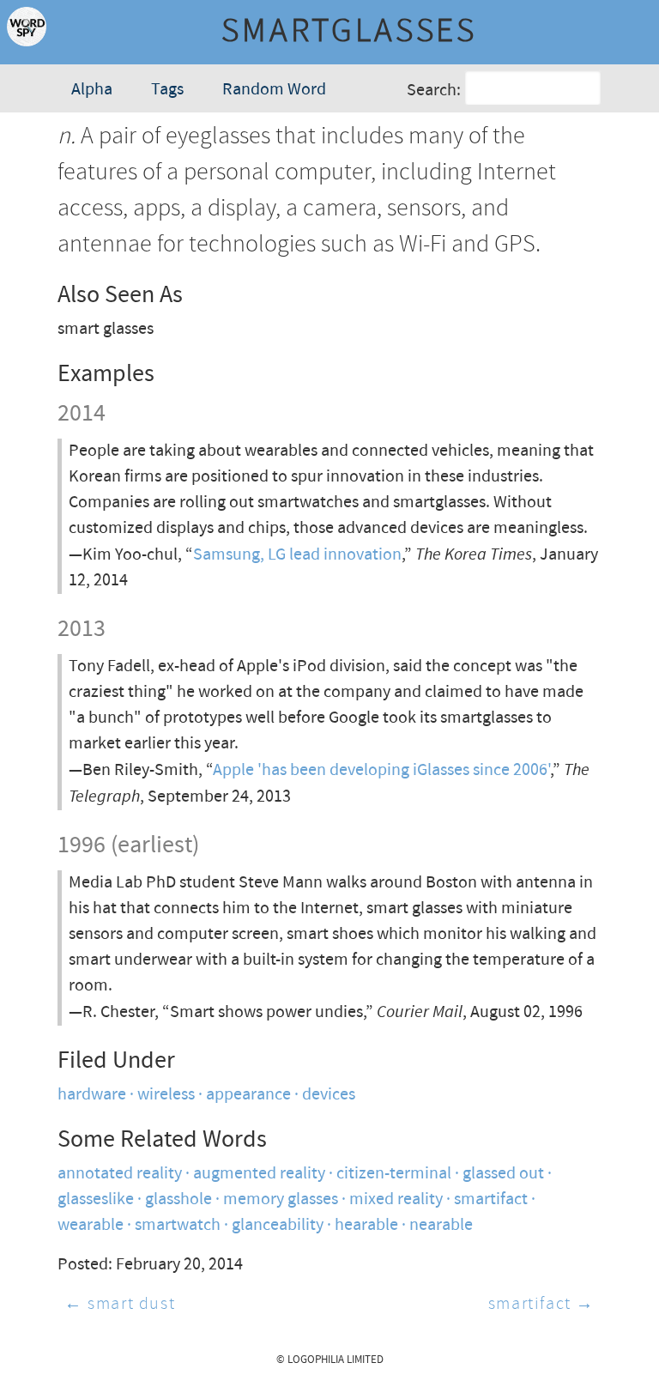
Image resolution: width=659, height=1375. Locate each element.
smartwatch (178, 1225)
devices (328, 1094)
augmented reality (259, 1173)
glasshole (178, 1199)
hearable (366, 1225)
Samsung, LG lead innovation (297, 554)
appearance (248, 1094)
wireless (166, 1094)
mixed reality (396, 1199)
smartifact (491, 1199)
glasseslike (95, 1199)
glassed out (503, 1173)
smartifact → (541, 1304)
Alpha (91, 89)
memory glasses (280, 1199)
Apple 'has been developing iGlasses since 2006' (381, 770)
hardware (91, 1094)
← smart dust (119, 1304)
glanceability (277, 1225)
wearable (90, 1225)
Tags (167, 89)
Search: (434, 89)
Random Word (274, 89)
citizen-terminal (393, 1173)
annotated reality (119, 1173)
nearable (441, 1225)
